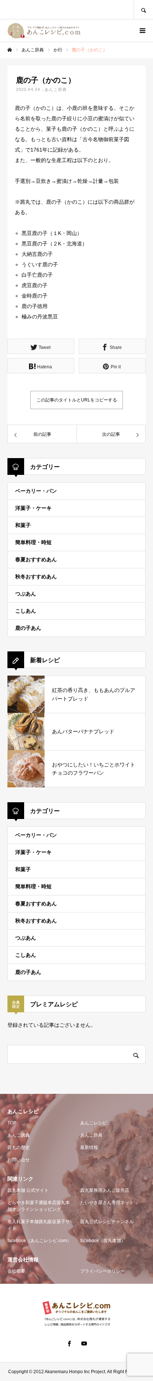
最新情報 (89, 1147)
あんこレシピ (93, 1123)
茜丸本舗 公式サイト (28, 1190)
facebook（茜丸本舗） (103, 1240)
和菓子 (23, 525)
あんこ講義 (18, 1135)
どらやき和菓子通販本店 (38, 1206)
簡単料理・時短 (33, 542)
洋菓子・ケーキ (33, 508)
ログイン (122, 30)
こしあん (25, 611)
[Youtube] (84, 1343)
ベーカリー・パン (36, 491)
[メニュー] (142, 30)
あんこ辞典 (56, 89)
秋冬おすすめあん (36, 577)
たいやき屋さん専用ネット (107, 1202)
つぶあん (25, 594)
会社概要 (16, 1271)
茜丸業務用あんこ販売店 (104, 1190)
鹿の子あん (28, 628)
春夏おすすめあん (36, 559)
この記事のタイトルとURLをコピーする (76, 400)
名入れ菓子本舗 (38, 1225)
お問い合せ (18, 1159)
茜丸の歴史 (18, 1147)
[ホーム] (9, 50)
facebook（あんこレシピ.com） (39, 1240)
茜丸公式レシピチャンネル (107, 1221)
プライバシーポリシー (102, 1271)
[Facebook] (69, 1343)
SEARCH (143, 9)
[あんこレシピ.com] (45, 30)
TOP (11, 1123)
